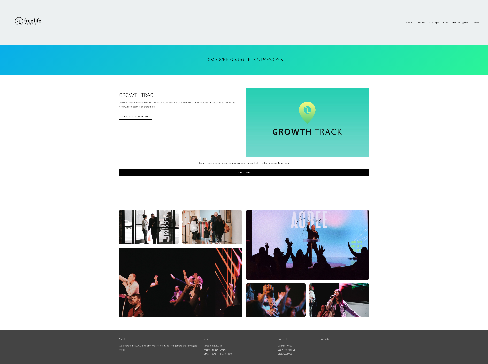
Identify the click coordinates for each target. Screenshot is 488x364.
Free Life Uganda (460, 22)
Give (445, 22)
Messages (434, 22)
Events (475, 22)
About (409, 22)
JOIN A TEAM (244, 172)
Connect (421, 22)
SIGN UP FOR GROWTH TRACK (135, 116)
